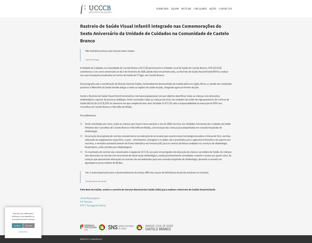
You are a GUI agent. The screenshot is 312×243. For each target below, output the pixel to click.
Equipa (175, 8)
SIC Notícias (86, 201)
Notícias (186, 8)
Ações (212, 8)
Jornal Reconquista (90, 198)
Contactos (225, 8)
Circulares (200, 8)
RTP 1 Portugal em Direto (93, 205)
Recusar (29, 225)
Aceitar (17, 225)
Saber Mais (23, 232)
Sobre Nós (162, 8)
